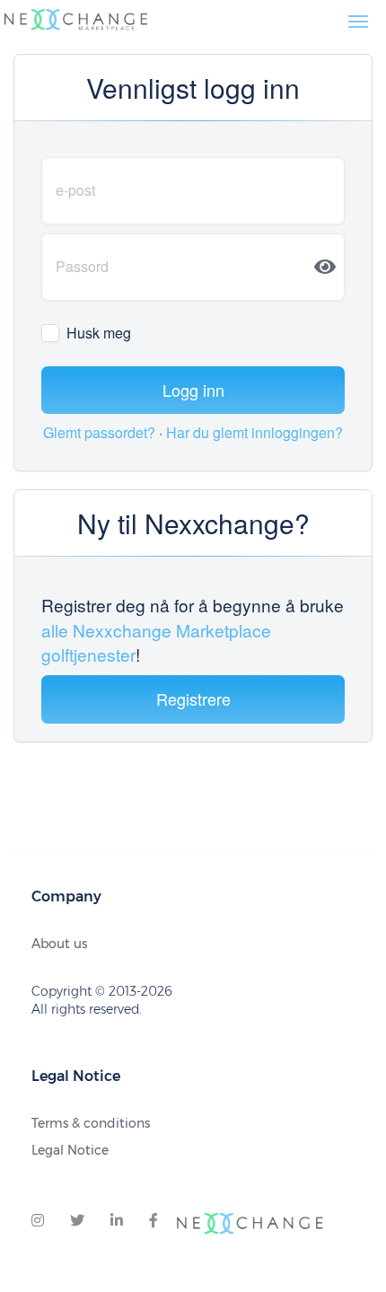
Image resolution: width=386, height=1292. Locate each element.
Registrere (193, 698)
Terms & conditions (90, 1123)
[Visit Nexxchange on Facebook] (153, 1221)
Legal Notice (70, 1150)
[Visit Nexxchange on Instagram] (37, 1221)
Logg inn (193, 389)
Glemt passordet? (101, 432)
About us (59, 944)
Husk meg (98, 333)
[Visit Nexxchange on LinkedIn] (116, 1221)
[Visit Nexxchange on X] (77, 1221)
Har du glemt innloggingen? (254, 432)
